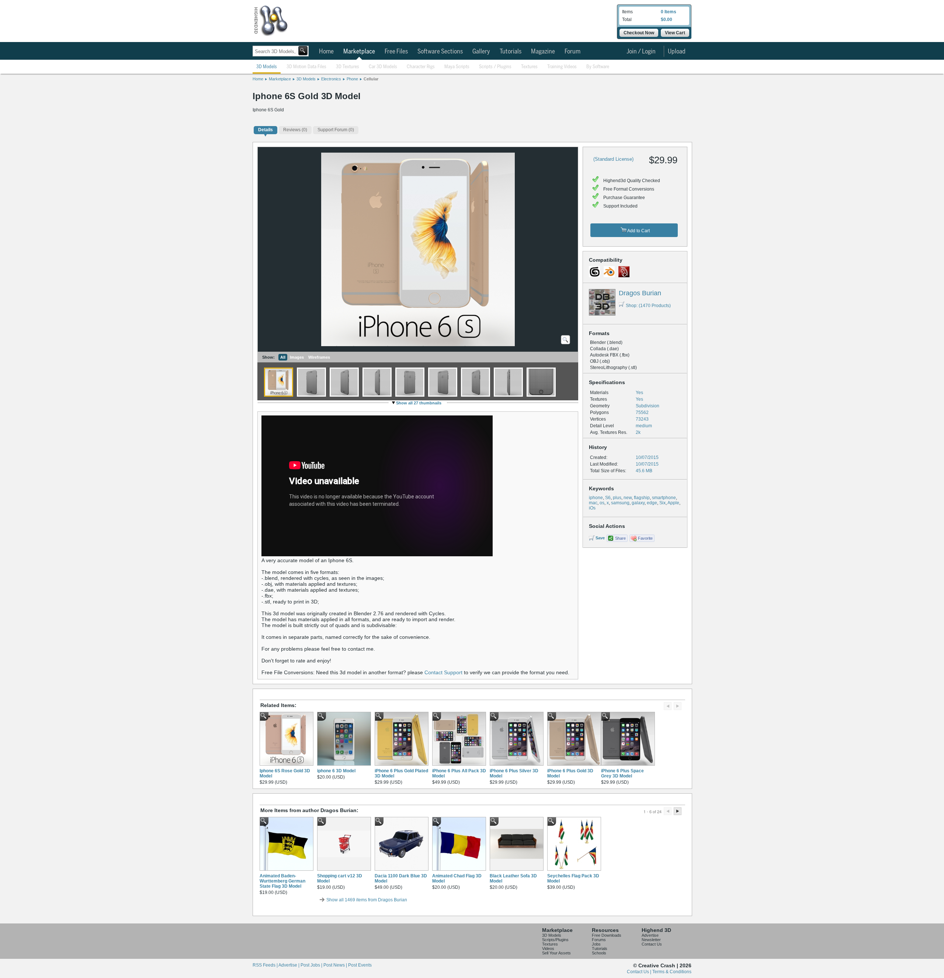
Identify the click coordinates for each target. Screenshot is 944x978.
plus (617, 497)
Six (662, 502)
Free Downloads (606, 935)
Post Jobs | (312, 965)
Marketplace (359, 52)
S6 (608, 497)
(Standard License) (613, 159)
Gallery (481, 52)
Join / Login (641, 52)
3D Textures (347, 67)
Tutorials (510, 52)
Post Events (360, 965)
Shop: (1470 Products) (648, 305)
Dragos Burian (640, 293)
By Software (597, 67)
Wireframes (319, 357)
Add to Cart (638, 230)
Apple (673, 502)
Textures (529, 67)
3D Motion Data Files (306, 67)
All (282, 357)
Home (326, 52)
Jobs (596, 944)
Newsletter (651, 939)
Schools (599, 953)
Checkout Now (639, 32)
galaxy (638, 502)
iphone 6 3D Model (336, 770)
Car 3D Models (383, 67)
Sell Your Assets (556, 953)
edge (652, 502)
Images (297, 357)
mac (593, 502)
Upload (677, 52)
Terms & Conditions (671, 971)
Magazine (543, 52)
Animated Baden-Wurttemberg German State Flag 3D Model (282, 881)
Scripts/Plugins (555, 939)
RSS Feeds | (265, 965)
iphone (596, 497)
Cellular (371, 79)
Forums (599, 939)
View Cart (675, 32)
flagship (642, 497)
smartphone (664, 497)
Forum (572, 52)
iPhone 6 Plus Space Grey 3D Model (622, 773)
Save (600, 538)
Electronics (331, 79)
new (628, 497)
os (602, 502)
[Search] (303, 50)
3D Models (266, 67)
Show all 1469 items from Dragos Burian (366, 899)
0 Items (668, 11)
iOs (592, 508)
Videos (548, 948)
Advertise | (289, 965)
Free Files (396, 52)
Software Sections (440, 52)
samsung (620, 502)
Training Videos (562, 67)
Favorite (645, 538)
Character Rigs (421, 67)
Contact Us (652, 944)
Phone (352, 79)
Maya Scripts (456, 67)
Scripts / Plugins (495, 67)
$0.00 (666, 19)
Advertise (650, 935)
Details (265, 129)
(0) (295, 129)
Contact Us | (639, 971)
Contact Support (443, 672)
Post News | (335, 965)
